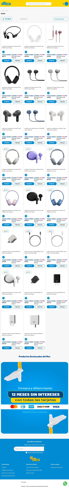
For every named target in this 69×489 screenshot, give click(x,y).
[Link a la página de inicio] (2, 10)
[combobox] (38, 3)
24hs (6, 149)
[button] (6, 55)
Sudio (7, 10)
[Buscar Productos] (49, 3)
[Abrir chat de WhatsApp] (65, 483)
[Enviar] (49, 449)
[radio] (30, 19)
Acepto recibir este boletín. (35, 452)
